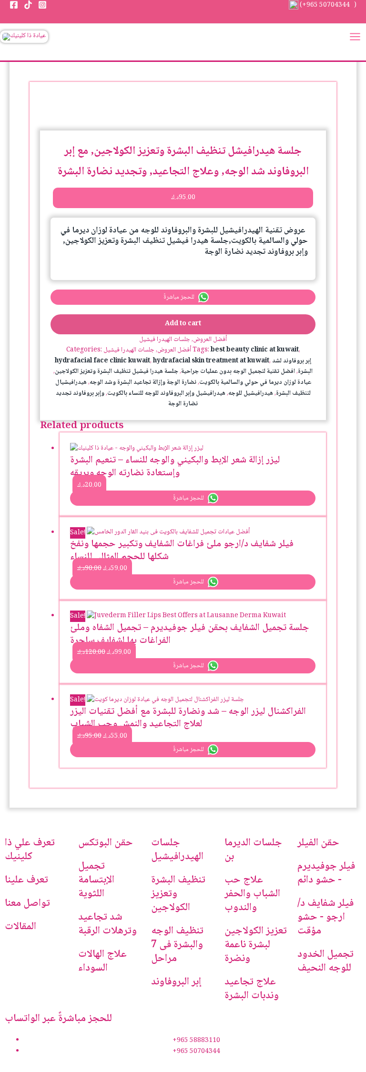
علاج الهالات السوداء (102, 961)
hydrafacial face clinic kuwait (102, 361)
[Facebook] (14, 4)
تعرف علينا (26, 880)
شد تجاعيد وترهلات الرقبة (107, 924)
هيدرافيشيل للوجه (250, 393)
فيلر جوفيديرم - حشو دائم (326, 873)
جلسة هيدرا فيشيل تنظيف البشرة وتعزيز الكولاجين (116, 371)
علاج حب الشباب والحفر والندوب (252, 894)
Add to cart (183, 324)
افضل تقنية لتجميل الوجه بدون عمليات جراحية (238, 371)
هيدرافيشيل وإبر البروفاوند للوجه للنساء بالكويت (166, 393)
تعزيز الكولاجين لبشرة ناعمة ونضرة (255, 945)
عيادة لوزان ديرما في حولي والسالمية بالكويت (255, 382)
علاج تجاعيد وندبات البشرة (251, 989)
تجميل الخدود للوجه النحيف (325, 961)
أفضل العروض (210, 339)
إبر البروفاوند (176, 982)
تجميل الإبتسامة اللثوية (96, 880)
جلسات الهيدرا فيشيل (164, 339)
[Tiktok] (28, 4)
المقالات (20, 927)
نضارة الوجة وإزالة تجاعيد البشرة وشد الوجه (143, 382)
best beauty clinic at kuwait (255, 350)
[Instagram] (42, 4)
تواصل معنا (27, 903)
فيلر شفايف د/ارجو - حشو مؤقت (325, 917)
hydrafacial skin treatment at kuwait (211, 361)
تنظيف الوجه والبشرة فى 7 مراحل (177, 945)
